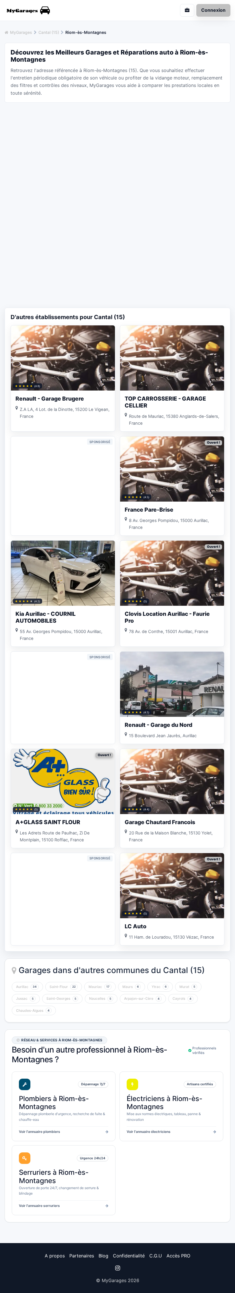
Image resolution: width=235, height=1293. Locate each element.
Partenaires (81, 1256)
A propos (55, 1256)
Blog (103, 1256)
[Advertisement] (117, 147)
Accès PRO (178, 1256)
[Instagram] (117, 1268)
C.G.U (155, 1256)
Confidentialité (129, 1256)
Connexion (213, 10)
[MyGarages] (59, 10)
